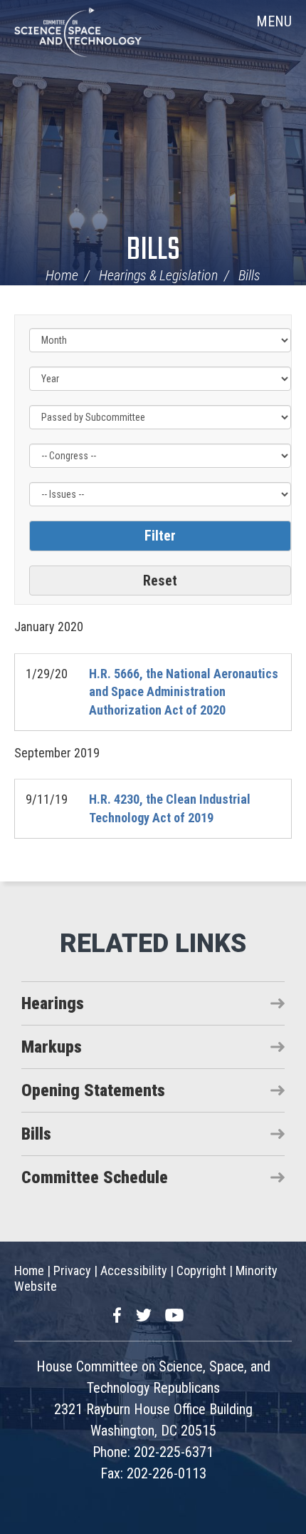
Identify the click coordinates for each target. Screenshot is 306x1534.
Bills (153, 250)
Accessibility (133, 1270)
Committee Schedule (94, 1177)
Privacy (72, 1270)
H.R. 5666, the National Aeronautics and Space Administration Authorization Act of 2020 (183, 691)
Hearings (52, 1003)
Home (62, 275)
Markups (51, 1047)
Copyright (201, 1270)
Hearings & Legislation (158, 275)
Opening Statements (93, 1090)
